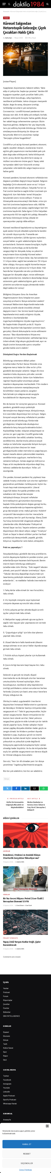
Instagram (7, 1084)
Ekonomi (6, 1036)
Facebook (7, 1080)
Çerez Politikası (25, 1170)
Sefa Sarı (8, 38)
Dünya (6, 779)
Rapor (5, 1056)
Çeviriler (6, 1004)
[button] (47, 1126)
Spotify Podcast (9, 1100)
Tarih (5, 1044)
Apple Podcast (9, 1096)
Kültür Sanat (8, 1048)
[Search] (47, 4)
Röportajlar (7, 1000)
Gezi (5, 1060)
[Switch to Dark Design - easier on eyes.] (9, 4)
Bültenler (7, 1012)
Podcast (6, 992)
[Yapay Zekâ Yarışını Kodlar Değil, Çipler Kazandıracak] (25, 922)
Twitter (6, 1076)
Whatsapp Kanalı (10, 1104)
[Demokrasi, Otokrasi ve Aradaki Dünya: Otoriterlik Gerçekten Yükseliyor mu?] (25, 835)
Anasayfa (6, 11)
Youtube (6, 1088)
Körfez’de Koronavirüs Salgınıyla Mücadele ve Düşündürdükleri (15, 805)
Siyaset (6, 1032)
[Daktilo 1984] (28, 4)
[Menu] (4, 4)
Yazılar (6, 988)
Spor (5, 1052)
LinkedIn (6, 1092)
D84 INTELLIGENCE (11, 1016)
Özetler (6, 1008)
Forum (6, 18)
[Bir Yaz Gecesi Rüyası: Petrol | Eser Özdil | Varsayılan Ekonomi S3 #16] (25, 878)
